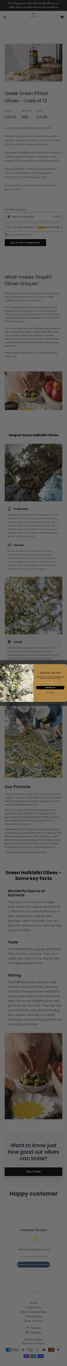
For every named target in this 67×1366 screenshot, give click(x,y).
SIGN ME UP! (50, 687)
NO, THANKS (50, 692)
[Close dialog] (65, 666)
